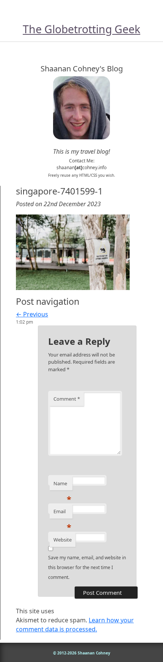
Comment (66, 398)
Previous (32, 314)
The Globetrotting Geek (81, 29)
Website (62, 539)
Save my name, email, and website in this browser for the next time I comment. (87, 567)
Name (62, 485)
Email (62, 513)
